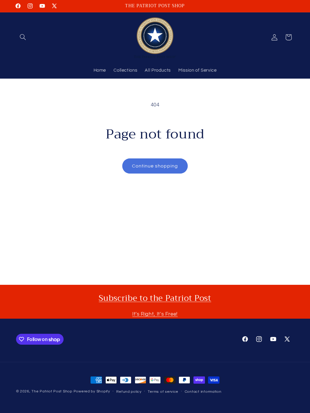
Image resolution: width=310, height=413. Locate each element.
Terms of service (163, 391)
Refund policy (129, 391)
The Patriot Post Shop (51, 391)
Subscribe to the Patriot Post (155, 298)
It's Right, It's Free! (155, 314)
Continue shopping (155, 166)
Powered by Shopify (92, 391)
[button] (23, 37)
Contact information (203, 391)
